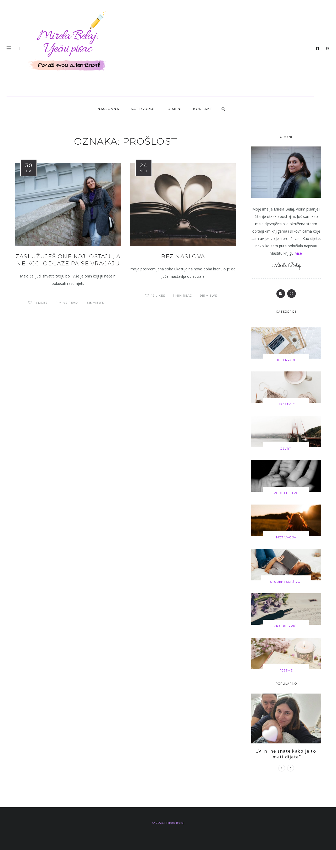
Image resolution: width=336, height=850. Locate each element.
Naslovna (108, 109)
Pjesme (286, 670)
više (298, 253)
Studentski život (286, 582)
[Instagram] (327, 48)
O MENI (174, 109)
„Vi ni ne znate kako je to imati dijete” (286, 754)
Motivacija (286, 537)
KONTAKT (203, 109)
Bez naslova (183, 256)
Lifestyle (286, 404)
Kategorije (143, 109)
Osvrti (286, 448)
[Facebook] (317, 48)
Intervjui (286, 360)
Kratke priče (286, 626)
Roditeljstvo (286, 493)
